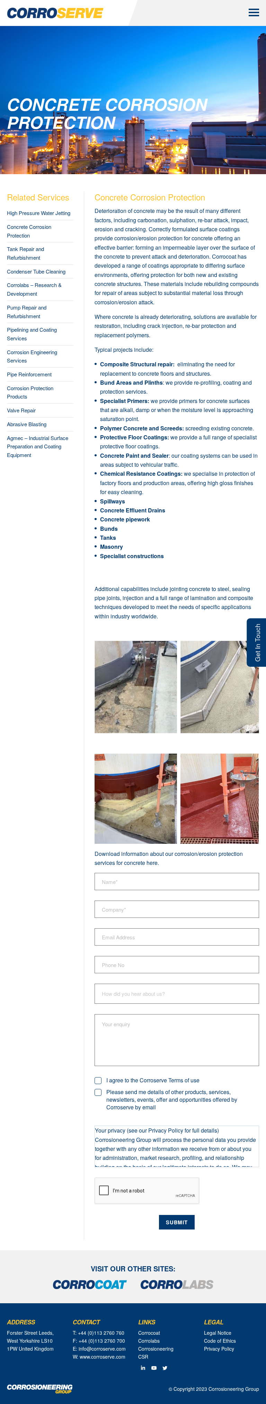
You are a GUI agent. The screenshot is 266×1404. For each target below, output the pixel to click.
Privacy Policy (219, 1348)
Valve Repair (21, 410)
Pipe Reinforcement (29, 374)
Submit (176, 1222)
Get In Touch (257, 642)
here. (153, 863)
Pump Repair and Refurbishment (26, 312)
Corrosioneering (156, 1348)
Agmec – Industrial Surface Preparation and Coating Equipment (37, 446)
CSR (143, 1356)
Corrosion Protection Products (30, 392)
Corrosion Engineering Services (32, 356)
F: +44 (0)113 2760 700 (99, 1340)
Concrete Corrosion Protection (29, 231)
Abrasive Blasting (26, 424)
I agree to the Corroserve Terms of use (153, 1080)
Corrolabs (149, 1340)
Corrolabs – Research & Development (34, 289)
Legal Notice (217, 1332)
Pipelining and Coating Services (32, 334)
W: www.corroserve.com (99, 1356)
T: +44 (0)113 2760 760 (98, 1332)
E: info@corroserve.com (99, 1348)
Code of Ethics (220, 1340)
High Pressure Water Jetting (38, 212)
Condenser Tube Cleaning (36, 271)
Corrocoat (224, 256)
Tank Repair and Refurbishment (25, 253)
